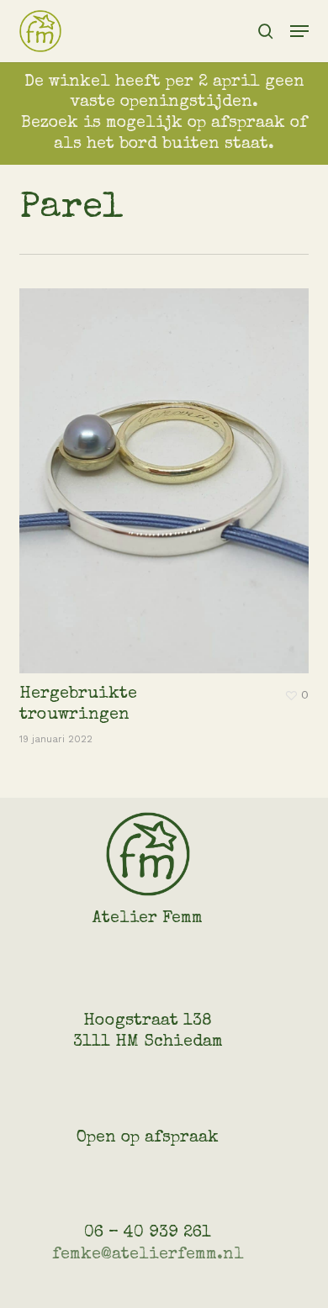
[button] (299, 31)
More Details (167, 468)
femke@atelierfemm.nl (148, 1255)
